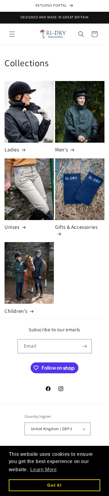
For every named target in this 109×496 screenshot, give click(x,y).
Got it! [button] (54, 485)
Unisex (12, 227)
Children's (16, 311)
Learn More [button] (43, 469)
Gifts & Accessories (76, 227)
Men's (61, 149)
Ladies (12, 149)
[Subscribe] (84, 346)
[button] (12, 34)
